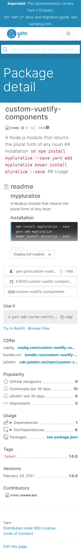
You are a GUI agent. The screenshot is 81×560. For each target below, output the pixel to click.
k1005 (15, 128)
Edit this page (15, 546)
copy (69, 271)
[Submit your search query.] (5, 49)
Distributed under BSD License (29, 528)
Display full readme (29, 254)
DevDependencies (29, 429)
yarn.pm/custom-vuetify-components (47, 271)
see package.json (62, 437)
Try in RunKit (14, 328)
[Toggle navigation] (68, 33)
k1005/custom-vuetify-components (46, 281)
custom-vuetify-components (40, 291)
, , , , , (27, 429)
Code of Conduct (18, 533)
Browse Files (39, 328)
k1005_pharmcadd (24, 495)
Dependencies (26, 422)
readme (22, 186)
